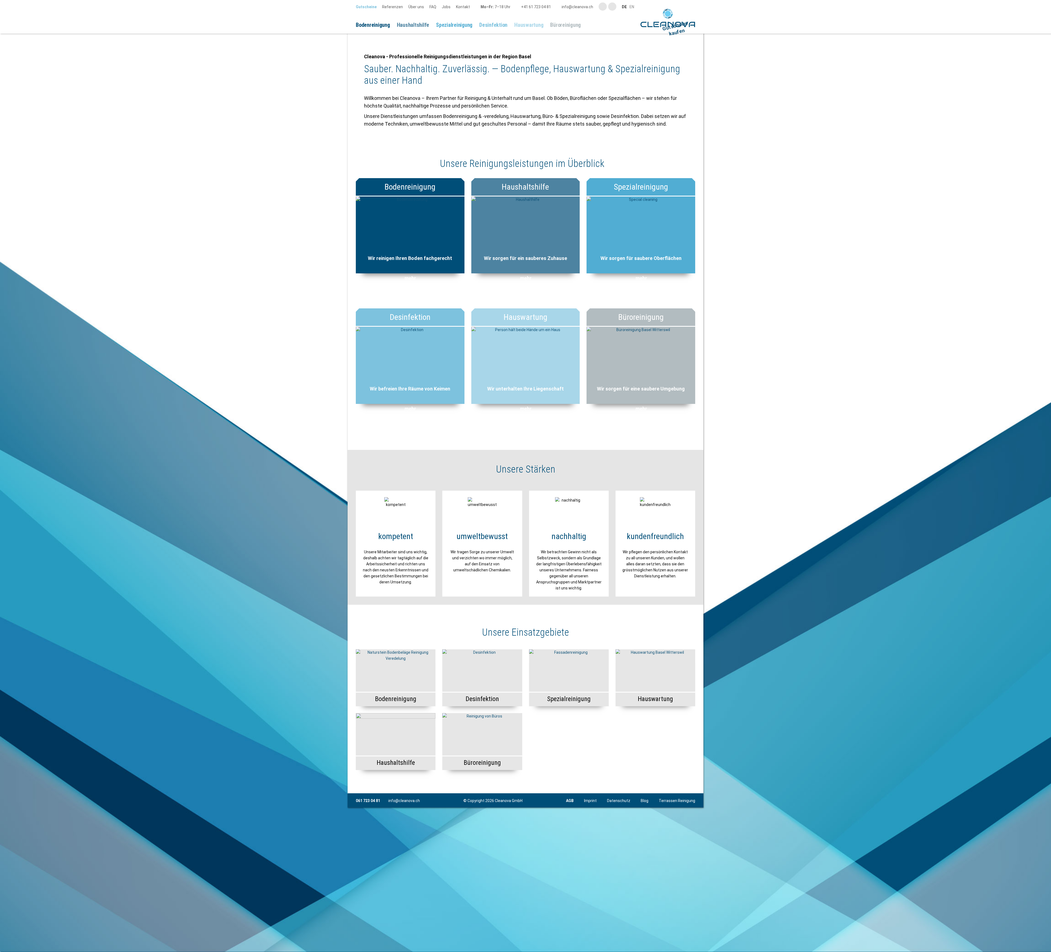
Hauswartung (525, 439)
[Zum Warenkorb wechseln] (590, 25)
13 (565, 148)
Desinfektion (410, 439)
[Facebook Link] (612, 6)
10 (545, 148)
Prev (355, 95)
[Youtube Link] (603, 6)
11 (552, 148)
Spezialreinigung (641, 308)
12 (558, 148)
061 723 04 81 (368, 922)
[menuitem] (369, 7)
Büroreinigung (641, 439)
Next (696, 95)
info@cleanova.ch (404, 922)
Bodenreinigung (410, 308)
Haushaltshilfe (525, 308)
